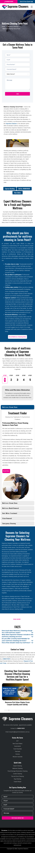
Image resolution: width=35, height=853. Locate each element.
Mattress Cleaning (17, 768)
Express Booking (10, 189)
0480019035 (9, 1)
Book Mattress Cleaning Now (17, 337)
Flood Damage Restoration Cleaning (17, 771)
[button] (31, 692)
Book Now (6, 471)
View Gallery (17, 193)
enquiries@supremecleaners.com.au (19, 732)
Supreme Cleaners (11, 123)
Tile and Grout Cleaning (17, 776)
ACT (17, 741)
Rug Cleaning (17, 779)
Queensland (17, 746)
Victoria (17, 754)
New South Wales (17, 743)
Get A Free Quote (25, 1)
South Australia (17, 749)
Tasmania (17, 751)
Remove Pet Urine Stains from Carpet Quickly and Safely (17, 703)
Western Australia (17, 756)
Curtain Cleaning (17, 773)
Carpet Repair (17, 781)
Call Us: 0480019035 (24, 189)
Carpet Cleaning (17, 766)
